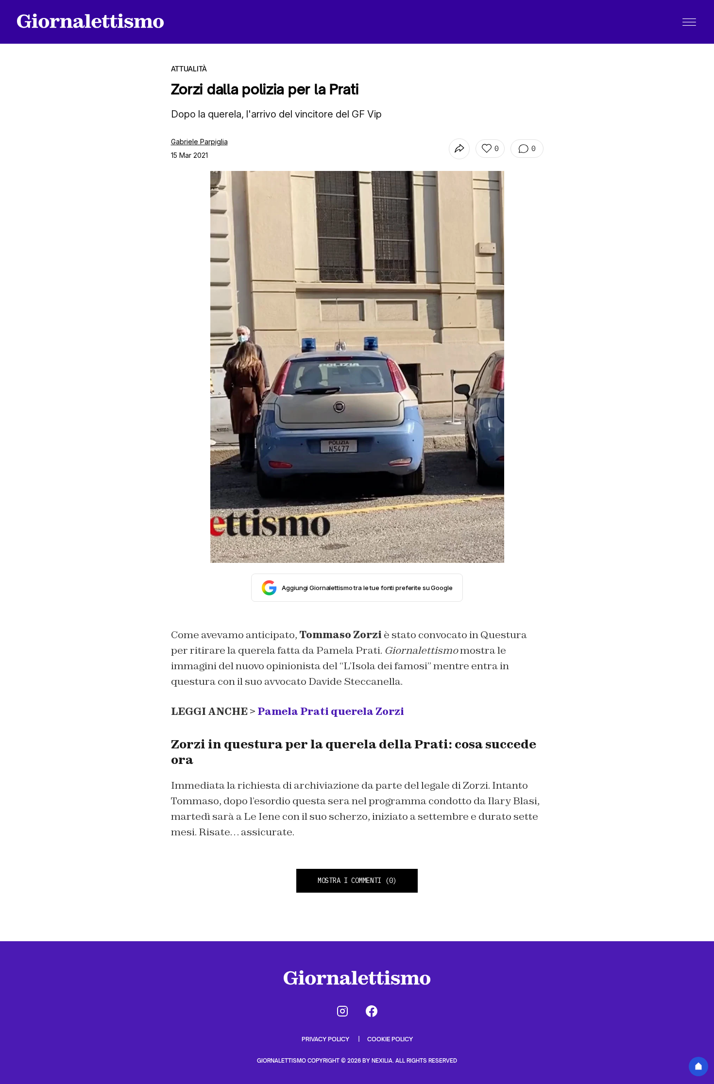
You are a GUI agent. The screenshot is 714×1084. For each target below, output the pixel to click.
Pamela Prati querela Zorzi (330, 711)
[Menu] (689, 22)
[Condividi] (459, 148)
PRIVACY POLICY (326, 1039)
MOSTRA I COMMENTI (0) (357, 880)
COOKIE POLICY (390, 1039)
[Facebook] (371, 1011)
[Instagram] (342, 1011)
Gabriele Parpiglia (199, 141)
